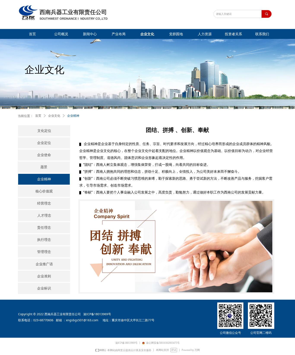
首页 (38, 115)
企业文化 (54, 115)
